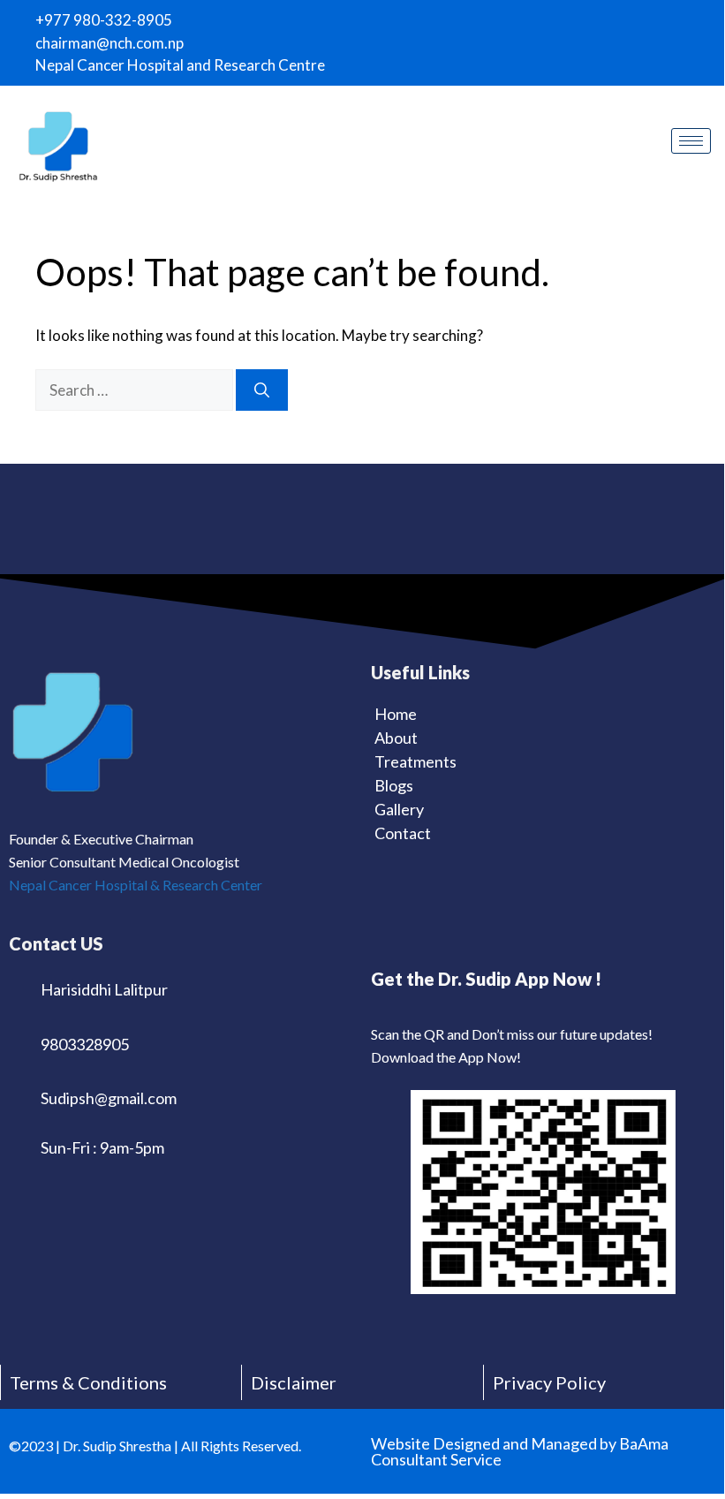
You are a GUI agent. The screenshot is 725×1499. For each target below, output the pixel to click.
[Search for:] (135, 390)
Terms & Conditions (88, 1382)
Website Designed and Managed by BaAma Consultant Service (519, 1451)
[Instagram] (617, 16)
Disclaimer (293, 1382)
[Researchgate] (710, 16)
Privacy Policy (549, 1382)
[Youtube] (679, 16)
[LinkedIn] (648, 16)
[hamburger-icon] (691, 141)
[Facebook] (586, 16)
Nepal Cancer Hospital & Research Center (135, 884)
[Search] (262, 390)
